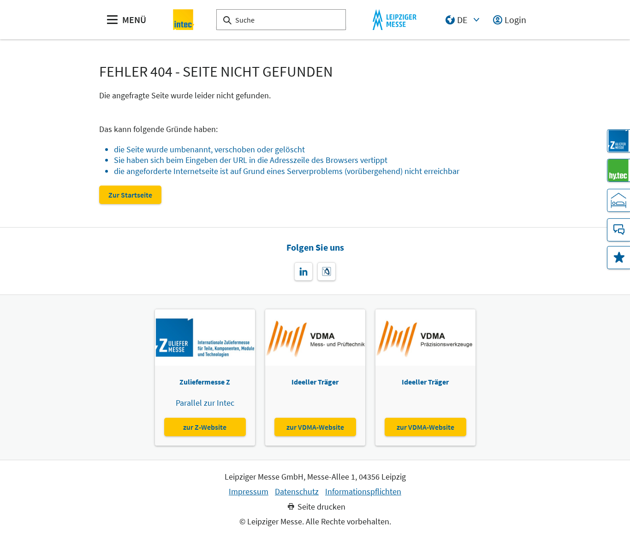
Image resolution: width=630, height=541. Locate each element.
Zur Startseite (130, 194)
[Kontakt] (618, 229)
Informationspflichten (363, 492)
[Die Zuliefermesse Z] (618, 140)
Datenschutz (297, 492)
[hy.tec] (618, 170)
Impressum (248, 492)
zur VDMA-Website (315, 427)
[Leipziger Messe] (394, 19)
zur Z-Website (204, 427)
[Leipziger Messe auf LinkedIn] (303, 271)
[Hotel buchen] (618, 200)
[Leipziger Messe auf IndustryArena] (326, 271)
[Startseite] (183, 19)
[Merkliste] (618, 257)
